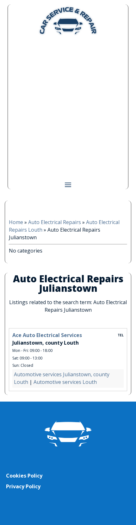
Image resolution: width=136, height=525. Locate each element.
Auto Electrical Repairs (54, 222)
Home (16, 222)
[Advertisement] (68, 108)
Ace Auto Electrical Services (47, 335)
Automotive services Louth (65, 381)
